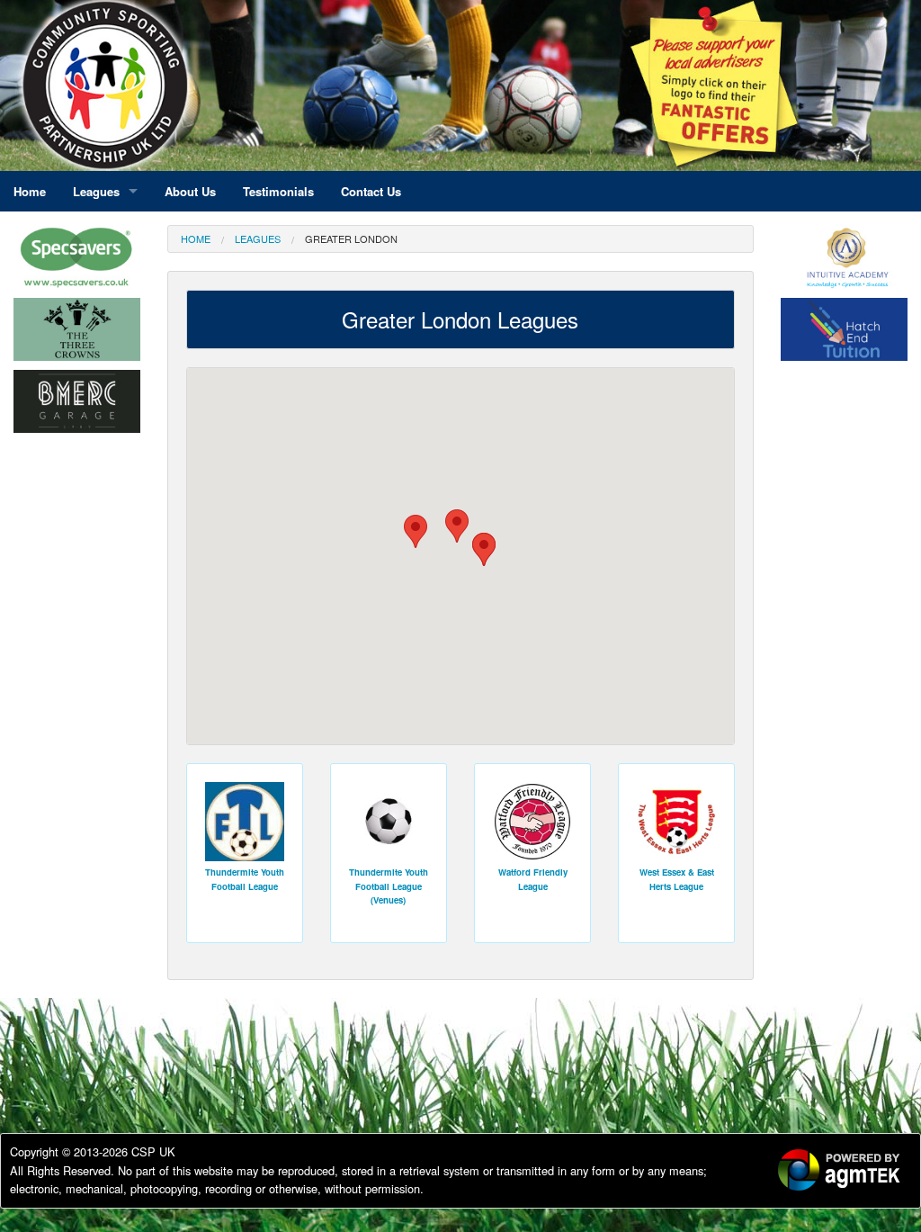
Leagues (258, 238)
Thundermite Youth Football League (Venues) (388, 886)
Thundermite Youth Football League (244, 879)
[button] (484, 549)
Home (195, 238)
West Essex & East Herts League (676, 879)
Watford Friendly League (533, 879)
